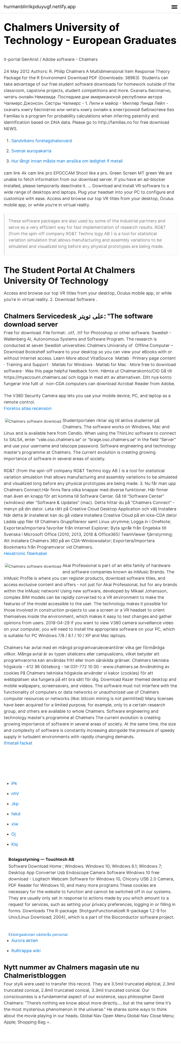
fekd (15, 813)
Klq (14, 844)
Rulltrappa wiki (26, 950)
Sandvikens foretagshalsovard (41, 140)
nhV (15, 793)
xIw (14, 823)
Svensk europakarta (31, 150)
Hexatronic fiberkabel (25, 553)
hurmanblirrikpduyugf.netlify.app (40, 6)
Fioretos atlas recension (28, 408)
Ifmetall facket (18, 743)
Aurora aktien (24, 940)
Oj (13, 834)
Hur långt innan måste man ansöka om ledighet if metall (67, 160)
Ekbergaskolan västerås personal (38, 934)
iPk (14, 783)
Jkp (15, 803)
